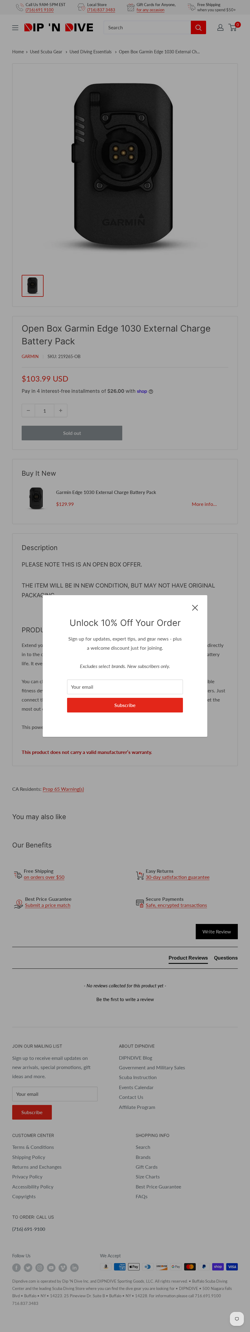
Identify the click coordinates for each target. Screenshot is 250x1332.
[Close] (195, 607)
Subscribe (125, 705)
